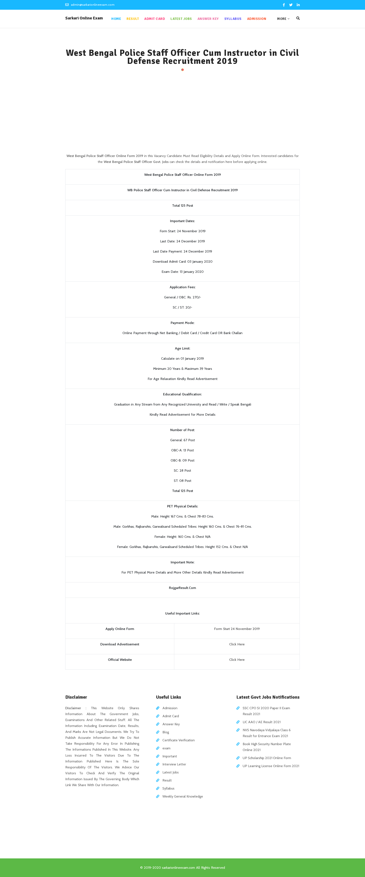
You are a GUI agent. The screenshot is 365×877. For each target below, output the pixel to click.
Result (133, 19)
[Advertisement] (182, 112)
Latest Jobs (181, 19)
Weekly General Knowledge (182, 796)
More (281, 19)
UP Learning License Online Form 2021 (271, 766)
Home (116, 19)
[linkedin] (298, 5)
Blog (165, 732)
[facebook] (284, 5)
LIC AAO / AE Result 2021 (262, 722)
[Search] (298, 18)
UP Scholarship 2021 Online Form (267, 758)
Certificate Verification (178, 740)
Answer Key (208, 19)
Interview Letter (174, 764)
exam (166, 748)
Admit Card (154, 19)
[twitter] (291, 5)
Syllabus (233, 19)
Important (169, 756)
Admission (256, 19)
